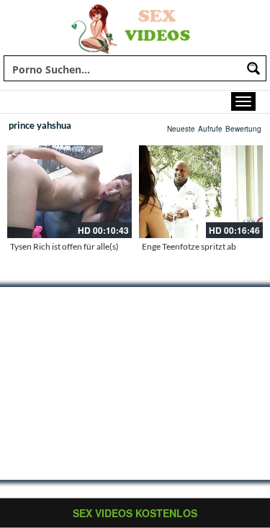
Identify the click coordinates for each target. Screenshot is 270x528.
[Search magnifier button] (253, 68)
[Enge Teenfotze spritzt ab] (201, 191)
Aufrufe (210, 129)
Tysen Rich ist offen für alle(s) (64, 246)
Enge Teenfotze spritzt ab (189, 246)
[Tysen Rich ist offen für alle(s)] (69, 191)
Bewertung (243, 129)
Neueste (181, 129)
